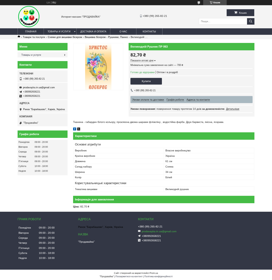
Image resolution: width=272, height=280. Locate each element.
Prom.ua (154, 273)
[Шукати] (250, 21)
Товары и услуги (59, 31)
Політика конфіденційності (158, 276)
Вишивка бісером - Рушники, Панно (106, 37)
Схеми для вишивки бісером (65, 37)
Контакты (149, 31)
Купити (146, 81)
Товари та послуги (34, 37)
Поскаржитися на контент (129, 276)
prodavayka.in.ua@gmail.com (39, 87)
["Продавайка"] (29, 26)
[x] (78, 129)
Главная (30, 31)
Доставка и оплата (93, 31)
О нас (123, 31)
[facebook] (74, 129)
